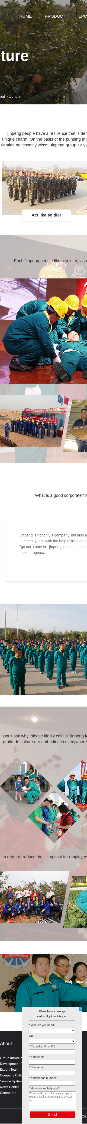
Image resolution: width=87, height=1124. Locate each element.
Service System (11, 1081)
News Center (9, 1087)
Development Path (13, 1064)
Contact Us (8, 1093)
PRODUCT (55, 16)
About (6, 1043)
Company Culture (13, 1075)
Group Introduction (14, 1058)
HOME (25, 16)
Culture (15, 96)
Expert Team (9, 1069)
